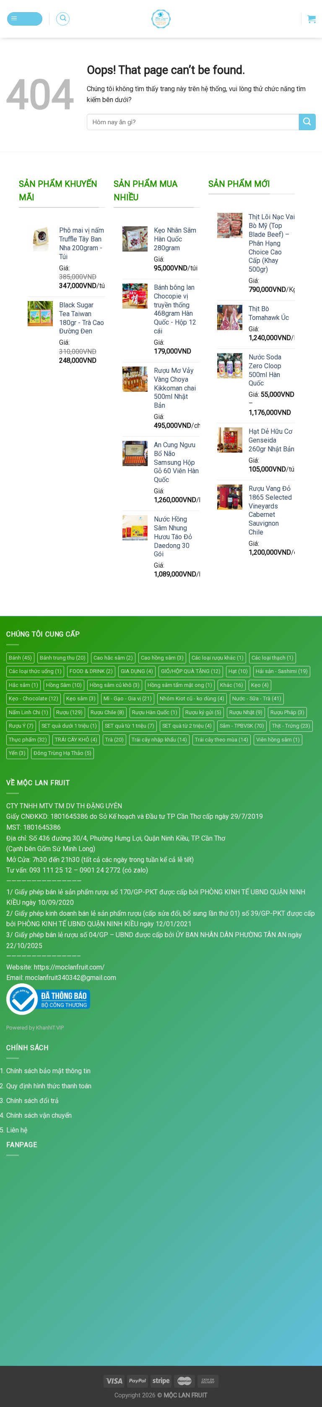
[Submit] (307, 122)
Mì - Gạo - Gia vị (128, 698)
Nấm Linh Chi (28, 712)
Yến (17, 753)
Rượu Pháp (287, 712)
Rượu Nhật (245, 712)
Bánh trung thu (63, 658)
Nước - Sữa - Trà (256, 698)
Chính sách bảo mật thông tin (48, 1071)
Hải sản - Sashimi (282, 671)
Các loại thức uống (35, 671)
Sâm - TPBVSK (242, 726)
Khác (231, 685)
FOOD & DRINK (91, 671)
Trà (114, 739)
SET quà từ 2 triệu (187, 726)
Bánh (20, 658)
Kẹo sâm (81, 698)
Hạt (238, 671)
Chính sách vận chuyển (39, 1115)
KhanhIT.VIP (50, 1027)
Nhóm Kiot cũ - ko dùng (192, 698)
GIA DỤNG (137, 671)
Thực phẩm (28, 739)
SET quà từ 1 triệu (129, 726)
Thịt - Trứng (291, 726)
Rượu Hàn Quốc (154, 712)
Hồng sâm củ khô (115, 685)
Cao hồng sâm (162, 658)
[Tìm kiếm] (63, 19)
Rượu (69, 712)
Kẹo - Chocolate (33, 698)
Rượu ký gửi (203, 712)
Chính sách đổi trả (32, 1101)
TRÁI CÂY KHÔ (76, 739)
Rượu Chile (107, 712)
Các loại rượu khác (218, 658)
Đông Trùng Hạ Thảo (62, 753)
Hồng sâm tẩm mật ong (180, 685)
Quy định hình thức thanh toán (48, 1086)
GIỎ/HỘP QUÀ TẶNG (191, 671)
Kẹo (260, 685)
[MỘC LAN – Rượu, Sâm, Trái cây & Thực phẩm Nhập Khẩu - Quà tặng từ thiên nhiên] (161, 19)
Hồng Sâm (64, 685)
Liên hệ (16, 1130)
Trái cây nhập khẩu (159, 739)
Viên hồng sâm (278, 739)
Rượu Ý (21, 726)
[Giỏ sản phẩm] (311, 19)
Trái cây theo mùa (221, 739)
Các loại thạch (272, 658)
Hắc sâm (23, 685)
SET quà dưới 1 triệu (69, 726)
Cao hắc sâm (113, 658)
